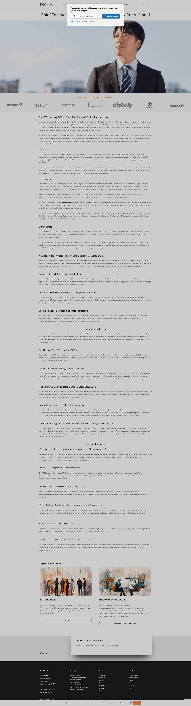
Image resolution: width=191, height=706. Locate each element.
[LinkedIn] (41, 692)
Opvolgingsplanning (75, 684)
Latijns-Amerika (133, 677)
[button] (148, 4)
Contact (101, 680)
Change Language (111, 16)
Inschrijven (102, 675)
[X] (43, 692)
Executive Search (75, 675)
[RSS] (51, 692)
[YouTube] (49, 692)
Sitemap (101, 688)
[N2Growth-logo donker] (47, 4)
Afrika (130, 683)
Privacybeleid (103, 685)
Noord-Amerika (133, 675)
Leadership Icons (104, 683)
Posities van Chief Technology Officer (95, 98)
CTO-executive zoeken (68, 202)
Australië (131, 685)
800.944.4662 (54, 689)
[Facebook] (46, 692)
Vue (100, 690)
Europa (131, 680)
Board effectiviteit (75, 682)
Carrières (102, 677)
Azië (130, 688)
